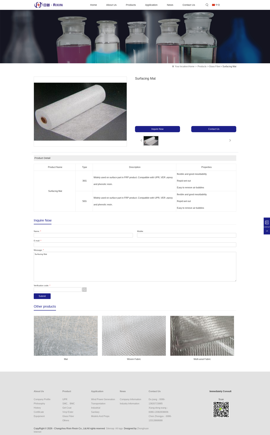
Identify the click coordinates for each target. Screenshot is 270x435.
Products (202, 66)
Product (66, 391)
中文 (218, 5)
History (37, 408)
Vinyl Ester (67, 412)
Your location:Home (184, 66)
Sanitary (95, 412)
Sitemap (110, 428)
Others (65, 420)
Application (97, 391)
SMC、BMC (68, 403)
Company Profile (42, 399)
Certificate (39, 412)
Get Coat (66, 408)
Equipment (39, 416)
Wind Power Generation (103, 399)
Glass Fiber (214, 66)
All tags (119, 428)
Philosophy (39, 403)
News (123, 391)
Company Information (130, 399)
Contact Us (155, 391)
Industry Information (129, 403)
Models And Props (100, 416)
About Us (39, 391)
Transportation (98, 403)
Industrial (95, 408)
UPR (64, 399)
